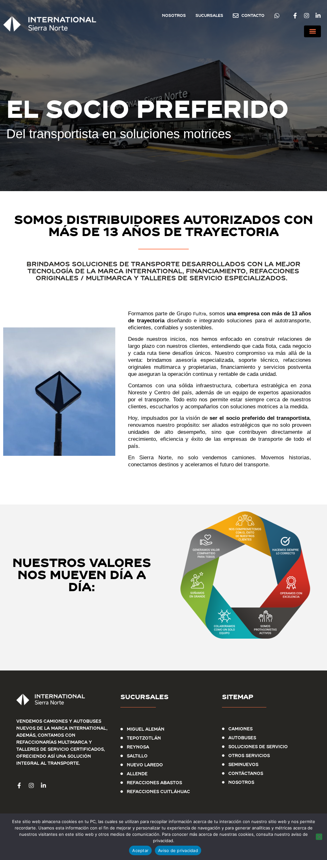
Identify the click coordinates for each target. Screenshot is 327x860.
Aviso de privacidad (178, 850)
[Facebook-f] (295, 15)
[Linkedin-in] (318, 15)
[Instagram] (306, 15)
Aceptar (140, 850)
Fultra (199, 314)
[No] (319, 837)
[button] (312, 31)
